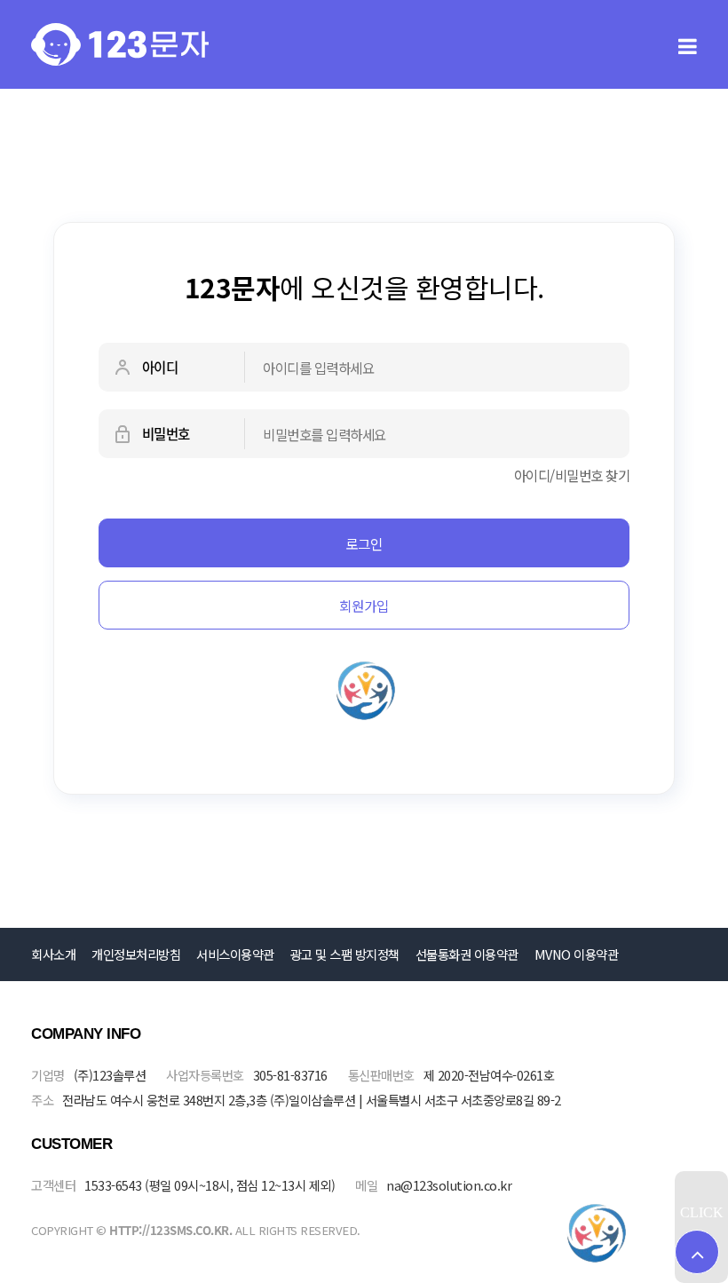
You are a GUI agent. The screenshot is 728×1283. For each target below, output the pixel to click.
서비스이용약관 (235, 954)
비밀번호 (164, 434)
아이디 (158, 367)
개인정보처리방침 (135, 954)
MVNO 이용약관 (576, 954)
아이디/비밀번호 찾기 (572, 475)
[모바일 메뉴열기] (687, 44)
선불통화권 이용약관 (466, 954)
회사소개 (53, 954)
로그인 (364, 543)
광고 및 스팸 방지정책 (345, 954)
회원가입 (364, 605)
